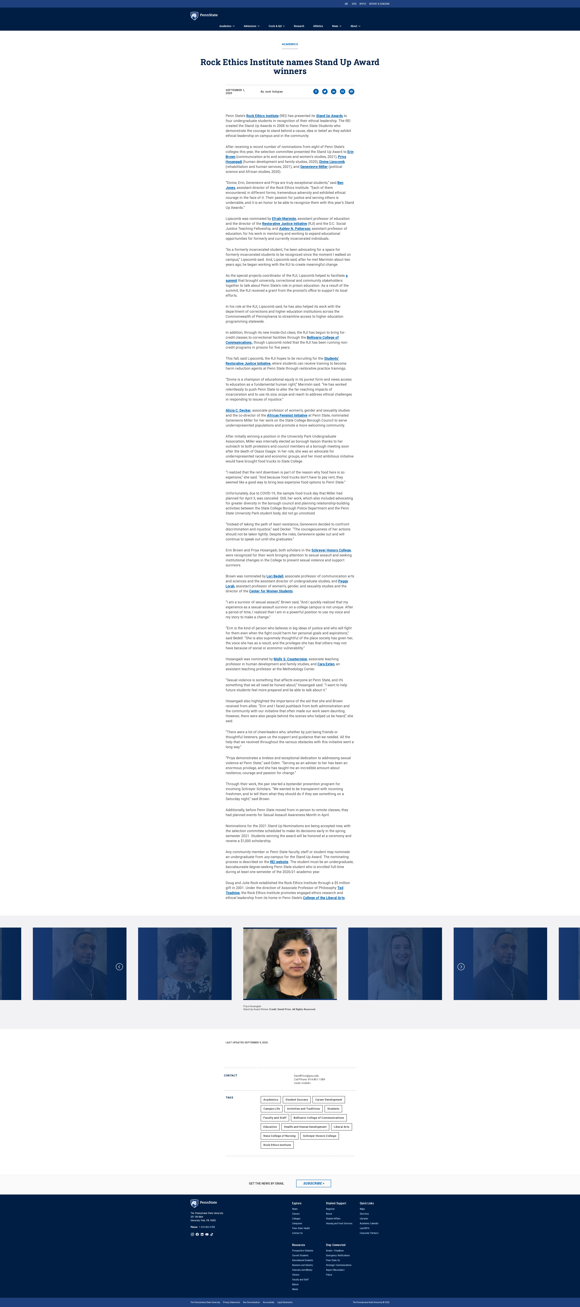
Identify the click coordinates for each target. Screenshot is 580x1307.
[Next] (461, 966)
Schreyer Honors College (331, 550)
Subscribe (312, 1183)
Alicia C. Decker (238, 410)
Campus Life (271, 1108)
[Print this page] (351, 92)
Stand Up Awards (329, 116)
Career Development (328, 1099)
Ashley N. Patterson (294, 229)
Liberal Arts (341, 1126)
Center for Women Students (271, 591)
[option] (290, 969)
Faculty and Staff (274, 1117)
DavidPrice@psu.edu (306, 1075)
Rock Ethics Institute (262, 116)
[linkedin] (333, 92)
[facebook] (316, 92)
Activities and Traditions (303, 1108)
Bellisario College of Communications (319, 1117)
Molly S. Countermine (290, 659)
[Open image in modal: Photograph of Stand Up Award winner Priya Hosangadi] (290, 964)
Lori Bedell (275, 576)
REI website (279, 862)
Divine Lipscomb (332, 162)
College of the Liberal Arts (324, 898)
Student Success (296, 1099)
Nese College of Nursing (279, 1135)
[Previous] (119, 966)
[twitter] (325, 92)
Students (333, 1108)
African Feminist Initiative (287, 415)
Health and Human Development (305, 1126)
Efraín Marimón (284, 219)
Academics (290, 44)
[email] (342, 92)
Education (270, 1126)
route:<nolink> (302, 1083)
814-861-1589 (316, 1079)
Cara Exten (325, 664)
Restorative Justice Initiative (284, 224)
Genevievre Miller (314, 167)
